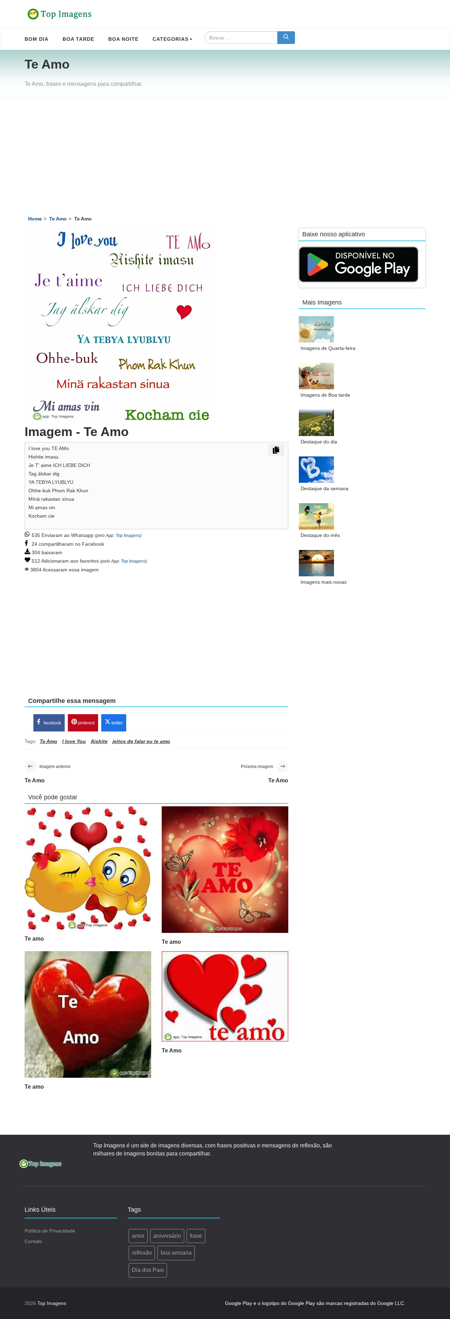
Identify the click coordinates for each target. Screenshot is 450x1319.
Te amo (34, 939)
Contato (33, 1241)
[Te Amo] (225, 996)
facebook (52, 723)
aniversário (167, 1236)
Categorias (170, 39)
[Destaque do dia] (316, 423)
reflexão (142, 1253)
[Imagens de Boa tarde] (316, 376)
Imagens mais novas (324, 582)
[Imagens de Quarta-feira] (316, 329)
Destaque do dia (319, 441)
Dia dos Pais (148, 1270)
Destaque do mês (320, 535)
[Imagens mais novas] (316, 563)
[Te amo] (88, 867)
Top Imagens (128, 535)
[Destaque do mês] (316, 516)
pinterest (86, 723)
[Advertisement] (225, 153)
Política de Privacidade (50, 1231)
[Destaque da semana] (316, 469)
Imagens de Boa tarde (325, 395)
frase (196, 1236)
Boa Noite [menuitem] (123, 39)
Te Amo (172, 1051)
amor (138, 1236)
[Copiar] (276, 450)
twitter (116, 723)
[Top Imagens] (60, 14)
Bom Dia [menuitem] (37, 39)
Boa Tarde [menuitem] (78, 39)
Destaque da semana (324, 488)
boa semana (176, 1253)
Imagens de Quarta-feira (328, 348)
